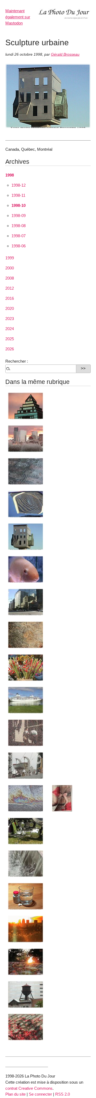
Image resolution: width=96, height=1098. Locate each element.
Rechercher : (16, 361)
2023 (9, 318)
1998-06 (18, 246)
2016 (9, 298)
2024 (9, 328)
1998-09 (18, 215)
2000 (9, 268)
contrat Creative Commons (29, 1088)
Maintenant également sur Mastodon (17, 17)
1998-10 (18, 205)
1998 (9, 175)
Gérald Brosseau (65, 54)
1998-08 (18, 225)
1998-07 (18, 235)
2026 (9, 349)
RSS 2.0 (62, 1094)
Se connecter (40, 1094)
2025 (9, 339)
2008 (9, 278)
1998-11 (18, 195)
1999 (9, 258)
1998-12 (18, 185)
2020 (9, 308)
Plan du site (15, 1094)
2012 (9, 288)
